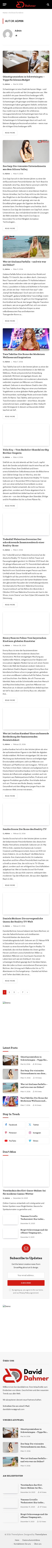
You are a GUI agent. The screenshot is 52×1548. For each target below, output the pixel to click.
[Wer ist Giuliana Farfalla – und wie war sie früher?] (26, 247)
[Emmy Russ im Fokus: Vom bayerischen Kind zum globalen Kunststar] (26, 623)
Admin (18, 30)
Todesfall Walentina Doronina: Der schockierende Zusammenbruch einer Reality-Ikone (23, 542)
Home (5, 13)
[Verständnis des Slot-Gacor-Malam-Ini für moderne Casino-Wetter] (26, 1173)
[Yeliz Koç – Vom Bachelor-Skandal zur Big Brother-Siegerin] (26, 435)
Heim (17, 1540)
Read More (10, 133)
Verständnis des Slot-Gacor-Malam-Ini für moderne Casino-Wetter (33, 1488)
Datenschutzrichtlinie (31, 1540)
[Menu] (4, 4)
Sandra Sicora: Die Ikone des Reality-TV (25, 829)
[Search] (47, 4)
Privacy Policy (24, 1293)
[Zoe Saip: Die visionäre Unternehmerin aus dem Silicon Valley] (26, 151)
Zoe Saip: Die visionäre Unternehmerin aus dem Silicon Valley (33, 1073)
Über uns (37, 1544)
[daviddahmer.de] (26, 4)
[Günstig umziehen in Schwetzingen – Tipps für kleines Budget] (26, 62)
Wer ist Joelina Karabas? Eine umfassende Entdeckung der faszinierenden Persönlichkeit (26, 736)
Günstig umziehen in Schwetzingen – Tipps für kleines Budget (33, 1060)
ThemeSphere (41, 1534)
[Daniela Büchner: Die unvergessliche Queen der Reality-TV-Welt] (26, 904)
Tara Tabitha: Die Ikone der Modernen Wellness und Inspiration (34, 1101)
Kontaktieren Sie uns (22, 1544)
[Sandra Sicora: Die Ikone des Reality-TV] (26, 814)
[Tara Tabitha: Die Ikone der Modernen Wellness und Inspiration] (26, 339)
